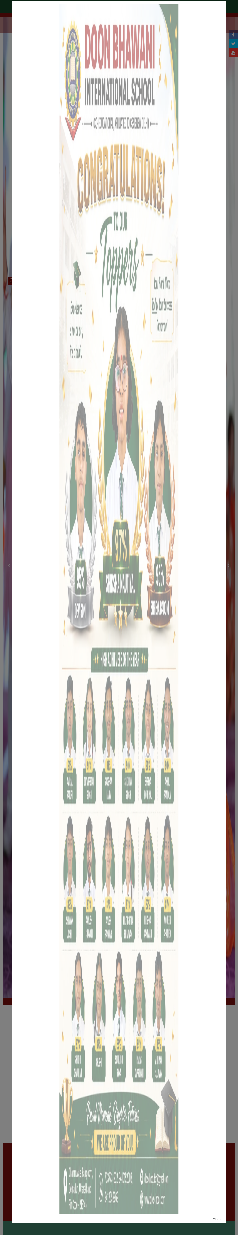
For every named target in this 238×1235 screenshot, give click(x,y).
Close (217, 1219)
